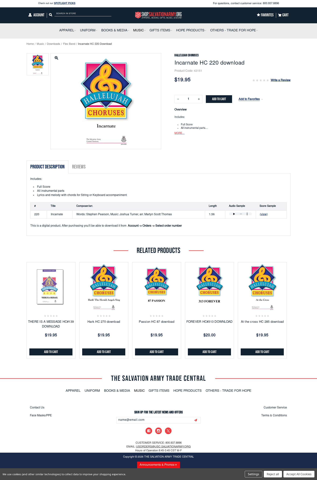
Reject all (273, 474)
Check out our (56, 3)
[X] (168, 431)
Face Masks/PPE (41, 415)
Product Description (47, 167)
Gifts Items (159, 391)
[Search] (50, 15)
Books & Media (117, 391)
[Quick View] (55, 307)
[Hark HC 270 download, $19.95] (103, 286)
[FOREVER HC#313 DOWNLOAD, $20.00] (209, 286)
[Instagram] (158, 431)
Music (139, 391)
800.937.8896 (271, 3)
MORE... (179, 133)
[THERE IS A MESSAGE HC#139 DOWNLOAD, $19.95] (50, 286)
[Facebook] (148, 431)
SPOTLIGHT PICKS (64, 3)
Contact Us (37, 407)
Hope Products (187, 391)
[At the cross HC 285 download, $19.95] (262, 286)
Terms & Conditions (274, 415)
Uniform (92, 391)
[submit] (195, 420)
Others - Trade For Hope (228, 391)
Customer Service (275, 407)
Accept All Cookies (298, 474)
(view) (264, 214)
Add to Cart (51, 352)
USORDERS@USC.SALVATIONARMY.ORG (163, 447)
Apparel (73, 391)
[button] (75, 31)
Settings (253, 474)
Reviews (78, 167)
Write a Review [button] (281, 80)
